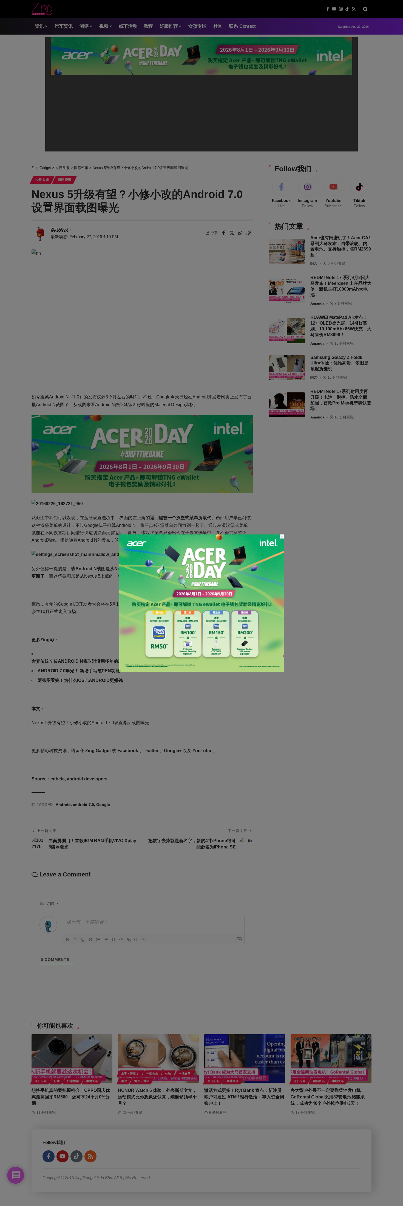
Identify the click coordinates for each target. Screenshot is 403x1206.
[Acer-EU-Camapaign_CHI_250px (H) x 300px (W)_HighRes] (201, 602)
